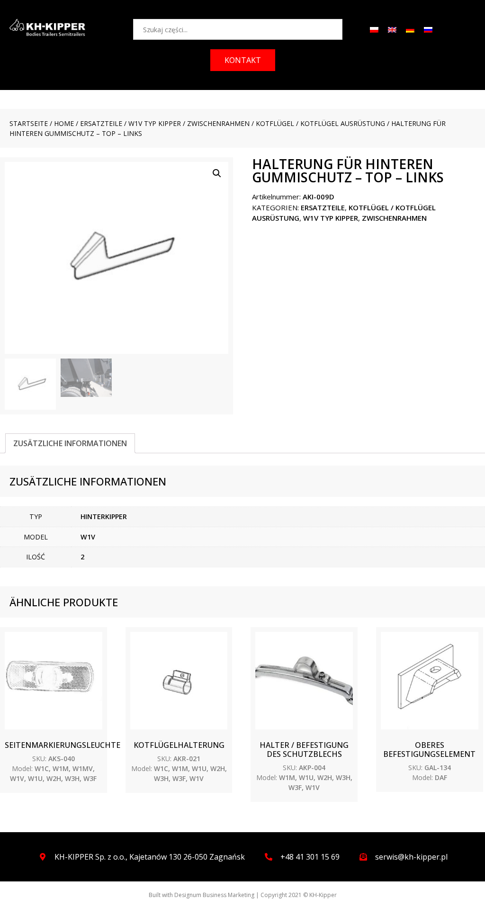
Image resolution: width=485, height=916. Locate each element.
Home (64, 123)
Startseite (28, 123)
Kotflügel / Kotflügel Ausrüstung (320, 123)
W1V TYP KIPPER (154, 123)
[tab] (70, 443)
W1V (88, 536)
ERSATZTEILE (101, 123)
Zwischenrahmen (218, 123)
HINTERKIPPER (104, 516)
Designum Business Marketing (214, 895)
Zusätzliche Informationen (70, 443)
